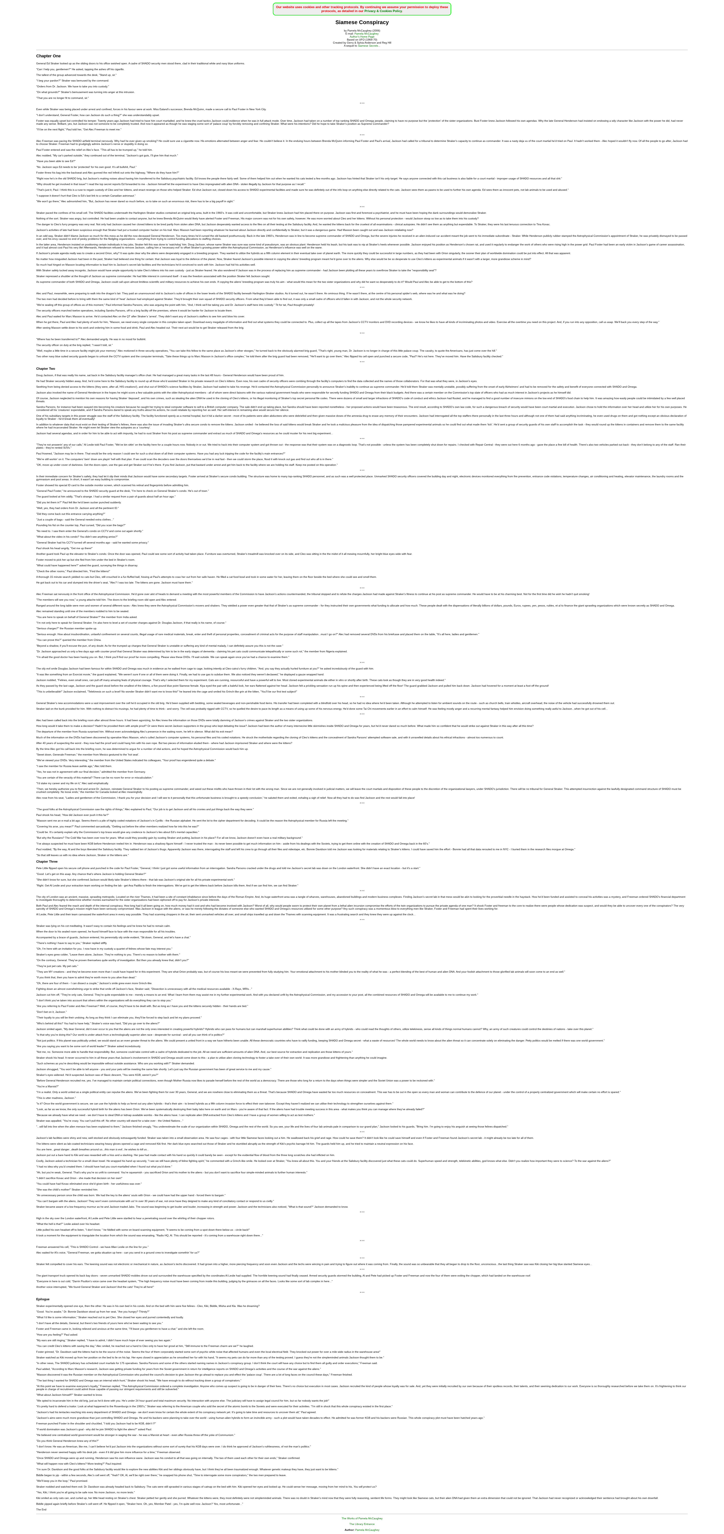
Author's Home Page (362, 36)
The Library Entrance (362, 1524)
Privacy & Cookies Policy (383, 11)
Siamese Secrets (368, 45)
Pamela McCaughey (366, 33)
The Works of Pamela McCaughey (362, 1518)
